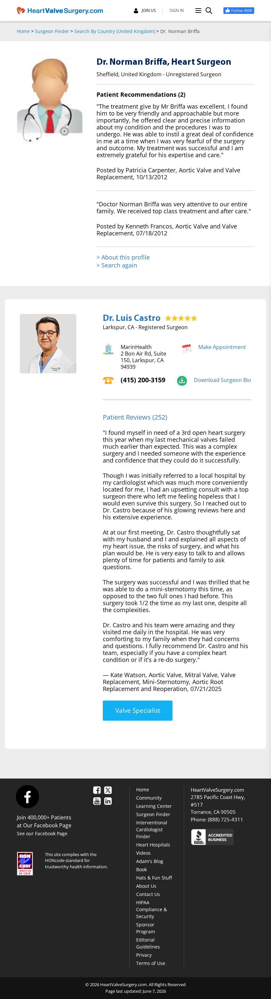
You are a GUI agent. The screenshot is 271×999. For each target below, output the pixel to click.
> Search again (117, 265)
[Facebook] (27, 796)
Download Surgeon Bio (222, 380)
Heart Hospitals (153, 845)
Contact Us (148, 894)
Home (23, 31)
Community (149, 798)
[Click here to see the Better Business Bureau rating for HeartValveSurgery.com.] (222, 836)
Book (141, 869)
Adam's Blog (149, 861)
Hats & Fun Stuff (154, 878)
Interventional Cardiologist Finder (151, 829)
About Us (146, 886)
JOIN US (149, 10)
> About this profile (123, 257)
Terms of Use (150, 963)
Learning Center (154, 806)
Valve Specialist (137, 710)
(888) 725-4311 (225, 819)
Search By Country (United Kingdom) (114, 31)
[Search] (209, 11)
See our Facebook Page (42, 833)
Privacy (144, 955)
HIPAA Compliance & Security (151, 909)
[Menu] (198, 11)
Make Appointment (222, 347)
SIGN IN (177, 10)
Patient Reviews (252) (135, 417)
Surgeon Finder (52, 31)
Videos (143, 853)
